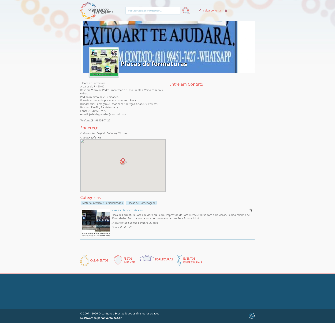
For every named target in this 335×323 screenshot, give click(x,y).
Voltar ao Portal (212, 10)
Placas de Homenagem (141, 203)
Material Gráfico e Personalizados (102, 203)
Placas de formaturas (127, 210)
